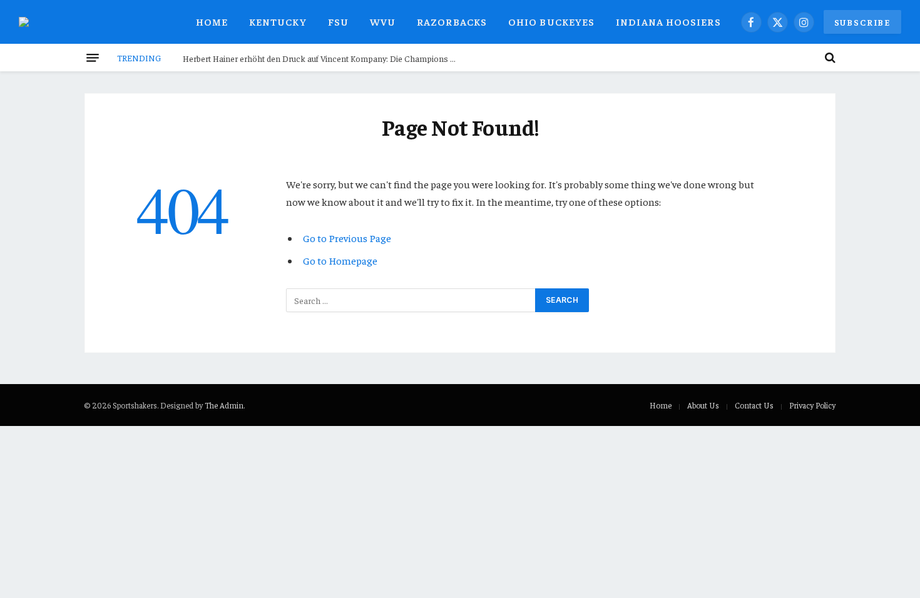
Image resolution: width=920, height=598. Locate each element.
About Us (703, 405)
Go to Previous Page (347, 238)
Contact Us (754, 405)
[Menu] (92, 58)
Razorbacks (452, 21)
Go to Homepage (340, 260)
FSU (338, 21)
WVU (383, 21)
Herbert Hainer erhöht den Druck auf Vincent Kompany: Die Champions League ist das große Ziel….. (323, 58)
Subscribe (862, 22)
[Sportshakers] (31, 22)
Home (212, 21)
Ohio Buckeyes (551, 21)
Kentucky (278, 21)
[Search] (829, 57)
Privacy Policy (812, 405)
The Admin (224, 405)
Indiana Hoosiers (668, 21)
